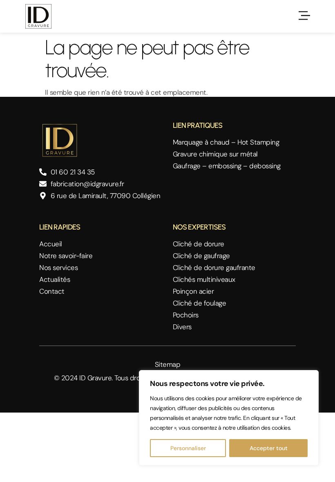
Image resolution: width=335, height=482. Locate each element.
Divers (182, 327)
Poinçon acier (193, 291)
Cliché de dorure (198, 244)
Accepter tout (269, 448)
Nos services (58, 267)
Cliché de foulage (199, 303)
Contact (52, 291)
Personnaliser (188, 448)
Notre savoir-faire (65, 256)
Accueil (50, 244)
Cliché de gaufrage (201, 256)
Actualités (54, 279)
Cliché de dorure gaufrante (214, 267)
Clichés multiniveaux (204, 279)
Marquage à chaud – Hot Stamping (226, 142)
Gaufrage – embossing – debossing (227, 166)
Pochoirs (186, 315)
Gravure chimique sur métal (215, 154)
